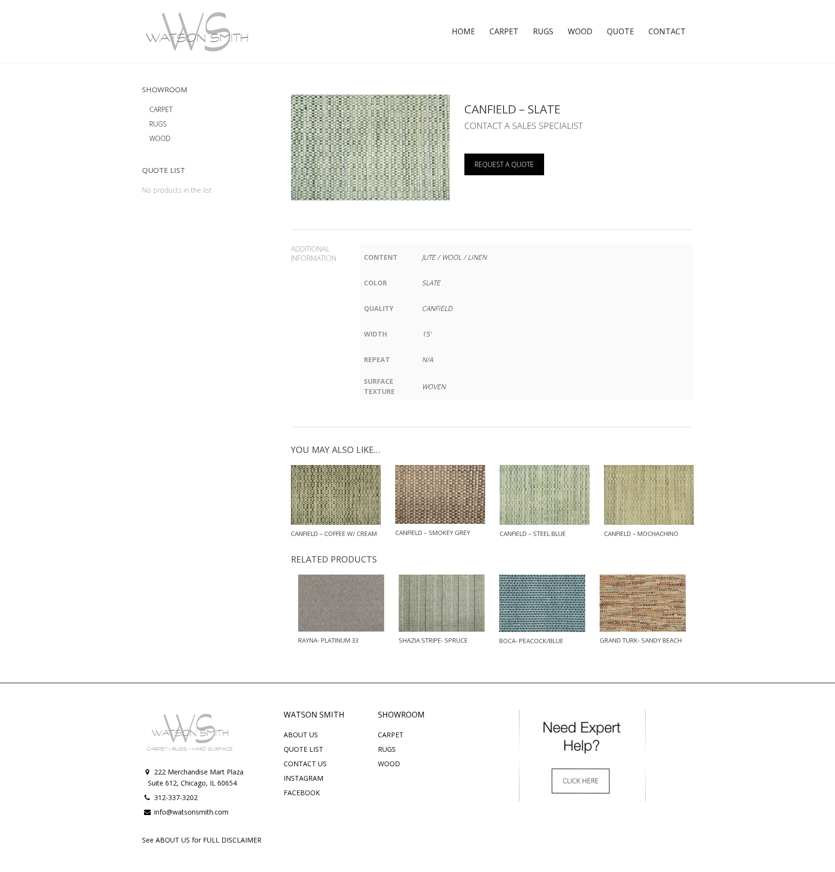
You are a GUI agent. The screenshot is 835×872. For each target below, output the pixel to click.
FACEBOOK (302, 792)
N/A (427, 359)
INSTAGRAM (303, 778)
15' (426, 333)
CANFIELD (437, 308)
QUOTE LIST (303, 749)
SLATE (431, 282)
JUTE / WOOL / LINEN (454, 257)
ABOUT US (301, 734)
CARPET (161, 109)
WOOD (160, 138)
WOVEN (434, 386)
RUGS (158, 123)
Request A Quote (504, 164)
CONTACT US (305, 763)
